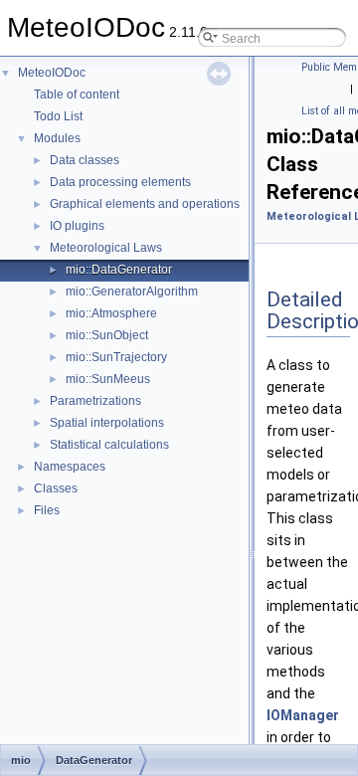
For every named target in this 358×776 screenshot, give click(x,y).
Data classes (84, 160)
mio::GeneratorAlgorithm (132, 291)
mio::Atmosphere (111, 313)
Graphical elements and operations (145, 204)
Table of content (76, 94)
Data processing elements (120, 182)
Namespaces (69, 467)
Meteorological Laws (106, 248)
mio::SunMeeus (108, 379)
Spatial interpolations (107, 423)
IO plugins (77, 226)
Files (47, 510)
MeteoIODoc (52, 73)
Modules (57, 138)
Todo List (58, 116)
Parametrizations (95, 401)
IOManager (303, 715)
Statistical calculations (109, 445)
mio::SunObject (107, 335)
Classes (56, 488)
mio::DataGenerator (119, 270)
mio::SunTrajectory (116, 357)
